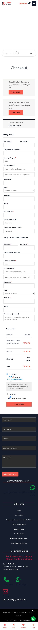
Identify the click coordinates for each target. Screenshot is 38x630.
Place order (19, 404)
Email (6, 596)
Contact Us (19, 515)
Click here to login (15, 125)
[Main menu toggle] (34, 3)
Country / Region (9, 158)
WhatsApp (21, 584)
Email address (8, 212)
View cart (16, 92)
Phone (6, 203)
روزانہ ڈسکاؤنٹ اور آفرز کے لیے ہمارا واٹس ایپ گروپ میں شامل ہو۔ (19, 494)
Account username (10, 219)
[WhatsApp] (18, 579)
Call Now (8, 584)
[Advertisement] (19, 27)
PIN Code (6, 195)
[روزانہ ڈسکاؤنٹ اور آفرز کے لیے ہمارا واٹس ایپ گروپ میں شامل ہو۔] (32, 487)
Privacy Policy (19, 529)
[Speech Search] (31, 53)
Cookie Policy (19, 534)
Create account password (12, 227)
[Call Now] (6, 579)
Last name (24, 141)
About (19, 510)
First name (7, 141)
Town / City (7, 179)
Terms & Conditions (19, 524)
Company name (11, 149)
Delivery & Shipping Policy (19, 538)
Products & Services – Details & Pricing (19, 520)
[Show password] (33, 231)
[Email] (5, 591)
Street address (8, 165)
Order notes (11, 314)
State (5, 187)
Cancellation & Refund (19, 543)
